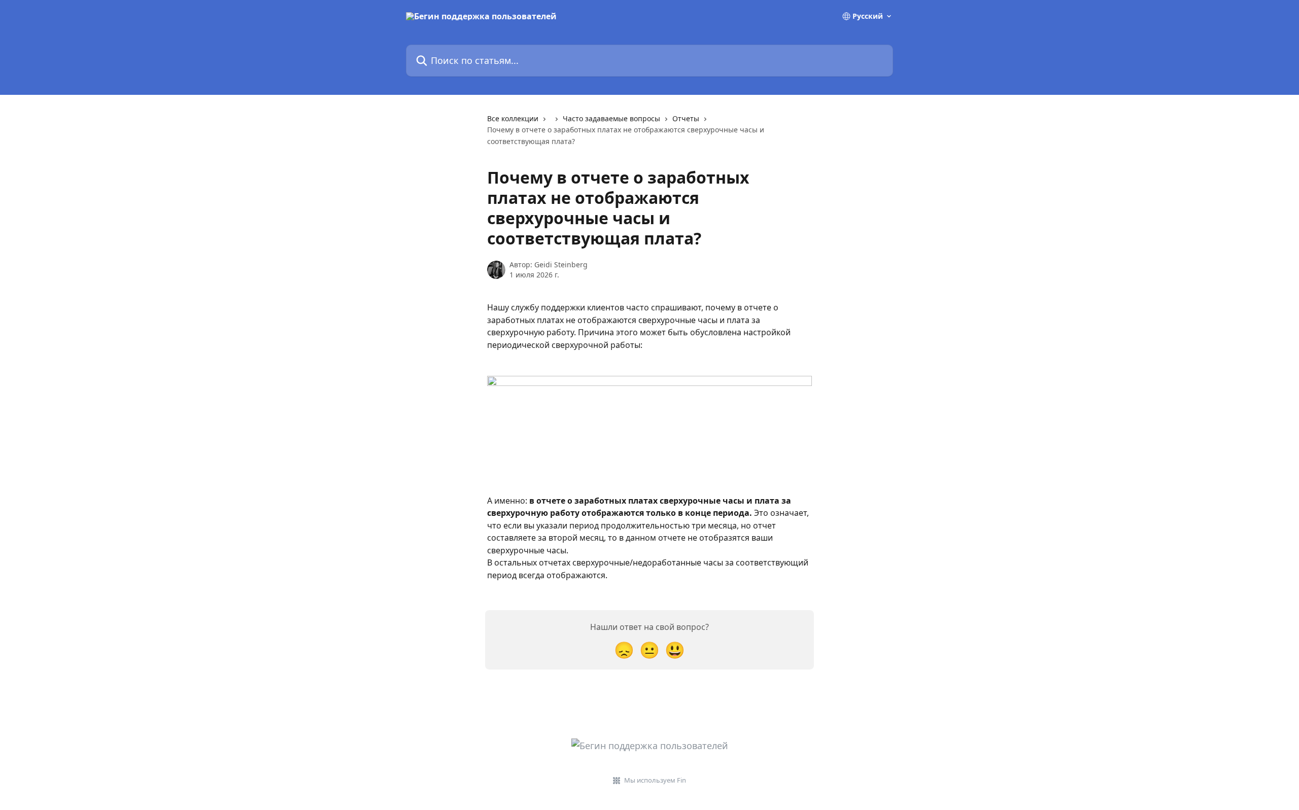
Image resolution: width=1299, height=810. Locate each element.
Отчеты (685, 118)
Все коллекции (512, 118)
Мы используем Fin (655, 780)
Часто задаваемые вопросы (611, 118)
